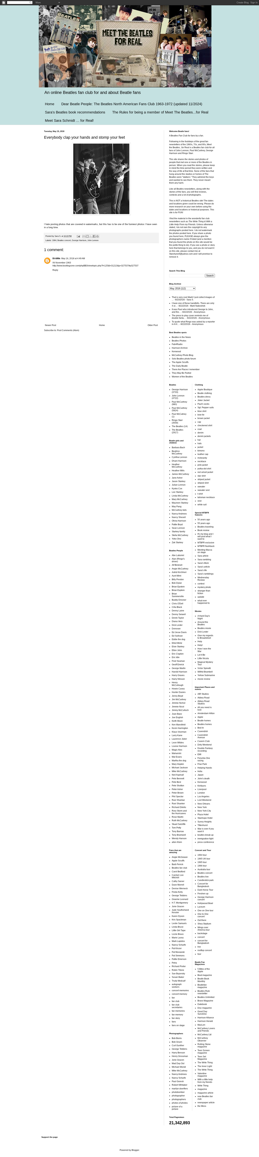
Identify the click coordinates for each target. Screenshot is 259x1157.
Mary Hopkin (178, 764)
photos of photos (180, 1103)
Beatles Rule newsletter (204, 992)
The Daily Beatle (180, 366)
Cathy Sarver (178, 881)
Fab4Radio (177, 344)
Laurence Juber (179, 739)
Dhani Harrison (179, 461)
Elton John (177, 650)
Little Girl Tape (179, 930)
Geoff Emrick (178, 664)
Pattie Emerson (179, 959)
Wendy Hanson (179, 838)
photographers (179, 1099)
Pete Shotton (178, 785)
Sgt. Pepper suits (206, 407)
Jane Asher (177, 478)
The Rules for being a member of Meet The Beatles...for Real (160, 112)
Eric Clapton (178, 654)
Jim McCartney (179, 699)
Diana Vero (177, 621)
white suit (202, 504)
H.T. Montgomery (180, 903)
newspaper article (206, 1102)
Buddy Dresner (179, 600)
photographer (178, 1095)
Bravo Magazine (205, 1000)
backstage (202, 933)
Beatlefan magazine (202, 986)
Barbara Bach (178, 447)
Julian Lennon (179, 485)
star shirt (202, 476)
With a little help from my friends (205, 1080)
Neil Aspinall (178, 775)
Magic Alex (177, 750)
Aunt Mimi (176, 576)
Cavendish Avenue (203, 736)
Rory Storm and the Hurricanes (179, 812)
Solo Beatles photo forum (184, 358)
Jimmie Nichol (178, 703)
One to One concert (203, 915)
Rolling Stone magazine (204, 1045)
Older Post (153, 325)
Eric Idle (176, 657)
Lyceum (201, 907)
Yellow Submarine (206, 675)
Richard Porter (179, 966)
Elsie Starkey (178, 646)
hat (199, 440)
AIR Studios (203, 694)
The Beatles (177, 426)
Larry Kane (177, 735)
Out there (202, 920)
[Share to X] (90, 236)
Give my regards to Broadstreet (205, 636)
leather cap (203, 454)
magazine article (205, 1093)
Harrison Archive (180, 348)
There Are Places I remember (186, 369)
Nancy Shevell (179, 517)
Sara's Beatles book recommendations (75, 112)
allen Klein (177, 842)
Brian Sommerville (178, 595)
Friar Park (202, 764)
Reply (55, 270)
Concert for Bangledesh (203, 885)
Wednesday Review (203, 578)
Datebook (202, 1004)
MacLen (201, 1025)
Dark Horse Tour (205, 890)
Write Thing (203, 1085)
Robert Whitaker (179, 1085)
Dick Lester (177, 625)
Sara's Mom (203, 563)
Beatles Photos (179, 341)
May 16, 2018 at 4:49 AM (73, 258)
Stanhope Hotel (205, 818)
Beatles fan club (179, 868)
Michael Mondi (179, 1067)
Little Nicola (203, 658)
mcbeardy (202, 458)
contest (201, 583)
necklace (202, 461)
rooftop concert (205, 950)
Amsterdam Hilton (206, 713)
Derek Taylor (178, 618)
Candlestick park (206, 880)
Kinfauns (202, 786)
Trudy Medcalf (178, 981)
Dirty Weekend (205, 744)
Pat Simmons (178, 955)
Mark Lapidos (178, 941)
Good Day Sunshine (202, 1012)
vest (199, 501)
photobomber (178, 1092)
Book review (203, 530)
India (200, 771)
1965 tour (202, 862)
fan (173, 997)
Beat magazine (205, 975)
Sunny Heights (205, 821)
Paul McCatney (179, 414)
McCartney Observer (203, 1039)
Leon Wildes (178, 742)
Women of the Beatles (182, 376)
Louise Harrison (179, 746)
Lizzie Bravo (178, 934)
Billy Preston (178, 579)
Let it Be (201, 655)
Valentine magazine (202, 1074)
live (199, 947)
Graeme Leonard (180, 899)
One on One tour (205, 910)
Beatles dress (204, 397)
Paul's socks (203, 404)
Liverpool (202, 789)
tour (199, 954)
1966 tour (202, 866)
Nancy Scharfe (179, 945)
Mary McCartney (179, 499)
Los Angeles (203, 796)
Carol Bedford (178, 871)
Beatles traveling (206, 527)
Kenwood (176, 351)
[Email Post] (78, 236)
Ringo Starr (177, 420)
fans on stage (178, 1025)
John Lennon (92, 240)
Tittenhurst (203, 825)
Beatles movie (204, 628)
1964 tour (202, 855)
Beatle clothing (205, 393)
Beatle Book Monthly (203, 979)
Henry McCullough (177, 683)
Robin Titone (178, 970)
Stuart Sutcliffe (179, 824)
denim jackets (204, 436)
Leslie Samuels (179, 923)
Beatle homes (204, 720)
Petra (174, 963)
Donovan (176, 628)
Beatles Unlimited (206, 997)
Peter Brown (178, 793)
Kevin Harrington (180, 728)
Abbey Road (203, 697)
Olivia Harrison (179, 521)
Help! (200, 645)
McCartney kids (179, 510)
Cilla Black (177, 607)
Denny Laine (178, 610)
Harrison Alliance (206, 1017)
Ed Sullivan (177, 636)
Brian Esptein (178, 590)
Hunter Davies (179, 692)
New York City (204, 811)
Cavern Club (204, 741)
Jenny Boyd (177, 696)
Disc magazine (205, 1008)
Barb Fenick (177, 864)
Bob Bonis (177, 1038)
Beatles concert (64, 240)
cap (199, 422)
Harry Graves (178, 675)
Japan (201, 775)
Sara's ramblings (206, 574)
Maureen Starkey (180, 503)
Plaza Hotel (203, 814)
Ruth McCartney (179, 820)
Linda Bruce (177, 927)
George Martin (179, 668)
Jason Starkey (178, 481)
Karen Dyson (178, 916)
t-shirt (200, 494)
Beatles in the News (181, 337)
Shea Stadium (204, 923)
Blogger (135, 1150)
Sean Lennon (178, 528)
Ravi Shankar (178, 800)
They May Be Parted (181, 373)
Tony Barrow (178, 831)
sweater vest (203, 490)
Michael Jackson (180, 767)
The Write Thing (205, 1062)
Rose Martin (177, 817)
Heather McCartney (177, 465)
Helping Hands (205, 768)
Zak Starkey (177, 542)
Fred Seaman (178, 661)
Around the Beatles (203, 623)
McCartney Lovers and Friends (206, 1029)
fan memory (177, 1014)
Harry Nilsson (178, 679)
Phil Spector (177, 796)
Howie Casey (178, 688)
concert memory (179, 994)
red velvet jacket (205, 472)
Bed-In (201, 728)
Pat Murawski (178, 952)
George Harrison (79, 240)
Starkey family (178, 531)
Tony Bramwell (179, 835)
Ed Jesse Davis (179, 632)
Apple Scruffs (178, 860)
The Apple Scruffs (180, 362)
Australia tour (204, 869)
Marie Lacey (178, 937)
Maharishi (176, 753)
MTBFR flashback (206, 546)
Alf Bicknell (177, 565)
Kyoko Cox (177, 488)
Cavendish (203, 731)
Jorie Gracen (178, 906)
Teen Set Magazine (202, 1057)
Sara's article (204, 567)
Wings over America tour (204, 928)
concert (201, 937)
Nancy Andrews (179, 514)
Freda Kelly (177, 892)
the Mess (202, 1106)
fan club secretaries (177, 1006)
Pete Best (176, 782)
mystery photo (204, 587)
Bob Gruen (177, 1042)
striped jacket (204, 479)
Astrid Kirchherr (179, 572)
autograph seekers (177, 985)
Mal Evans (177, 757)
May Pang (176, 506)
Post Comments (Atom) (68, 330)
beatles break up (206, 835)
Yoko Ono (176, 539)
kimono (201, 450)
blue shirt (202, 411)
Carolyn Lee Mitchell (178, 876)
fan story (176, 1018)
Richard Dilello (179, 807)
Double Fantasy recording (205, 749)
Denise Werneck (180, 888)
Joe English (177, 717)
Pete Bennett (178, 778)
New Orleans (204, 804)
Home (49, 104)
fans (174, 1021)
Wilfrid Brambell (205, 672)
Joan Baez (177, 714)
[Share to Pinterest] (97, 236)
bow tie (201, 415)
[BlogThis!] (87, 236)
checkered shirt (205, 425)
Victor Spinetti (204, 668)
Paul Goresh (178, 1081)
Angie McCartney (180, 568)
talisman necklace (206, 497)
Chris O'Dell (177, 603)
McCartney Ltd (204, 1034)
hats (200, 443)
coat (200, 429)
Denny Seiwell (179, 614)
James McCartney (180, 474)
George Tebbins (179, 895)
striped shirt (203, 483)
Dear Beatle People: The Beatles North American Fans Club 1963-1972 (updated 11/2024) (131, 104)
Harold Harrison (179, 672)
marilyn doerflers (180, 1088)
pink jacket (203, 465)
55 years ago (204, 523)
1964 (54, 240)
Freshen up (203, 893)
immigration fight (205, 838)
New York (202, 807)
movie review (204, 679)
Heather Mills (178, 470)
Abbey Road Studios (203, 702)
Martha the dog (179, 760)
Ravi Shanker (178, 803)
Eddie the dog (178, 639)
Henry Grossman (180, 1056)
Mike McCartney (179, 771)
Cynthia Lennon (179, 457)
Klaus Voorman (179, 732)
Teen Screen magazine (204, 1051)
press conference (206, 842)
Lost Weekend (204, 800)
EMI (199, 754)
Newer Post (50, 325)
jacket (200, 447)
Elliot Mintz (177, 643)
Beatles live (203, 876)
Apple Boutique (205, 389)
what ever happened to (204, 601)
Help (200, 641)
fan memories (178, 1011)
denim (201, 432)
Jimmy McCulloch (180, 710)
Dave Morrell (178, 885)
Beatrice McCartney (177, 452)
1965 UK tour (204, 858)
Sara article (203, 556)
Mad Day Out (178, 1063)
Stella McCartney (180, 535)
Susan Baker (178, 977)
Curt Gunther (178, 1045)
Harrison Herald (205, 1021)
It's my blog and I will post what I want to (205, 536)
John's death (204, 778)
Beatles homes (205, 724)
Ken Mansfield (179, 724)
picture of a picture (177, 1107)
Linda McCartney (180, 496)
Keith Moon (177, 721)
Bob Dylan (177, 583)
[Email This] (84, 236)
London (201, 793)
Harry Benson (178, 1052)
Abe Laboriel (178, 555)
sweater (201, 486)
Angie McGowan (180, 857)
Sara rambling (204, 559)
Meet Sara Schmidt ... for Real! (69, 120)
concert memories (180, 990)
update (201, 597)
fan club (175, 1001)
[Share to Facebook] (94, 236)
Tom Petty (176, 827)
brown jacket (204, 418)
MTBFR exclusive (206, 542)
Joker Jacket (203, 400)
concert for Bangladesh (203, 941)
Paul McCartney (179, 402)
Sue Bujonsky (178, 973)
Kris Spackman (179, 919)
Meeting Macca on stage (205, 551)
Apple (200, 717)
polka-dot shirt (204, 468)
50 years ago (204, 519)
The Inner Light (205, 1066)
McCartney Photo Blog (182, 355)
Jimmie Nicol (178, 706)
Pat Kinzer (177, 948)
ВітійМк (56, 258)
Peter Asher (177, 789)
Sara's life (202, 570)
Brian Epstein (178, 586)
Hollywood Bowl (205, 903)
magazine (202, 1089)
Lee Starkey (177, 492)
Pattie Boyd (177, 524)
